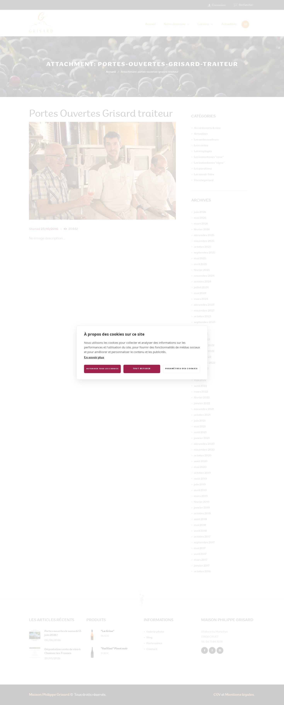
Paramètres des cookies (181, 369)
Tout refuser (142, 369)
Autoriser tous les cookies (102, 369)
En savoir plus (94, 357)
